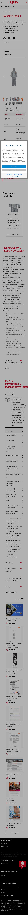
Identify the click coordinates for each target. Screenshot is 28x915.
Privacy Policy (9, 174)
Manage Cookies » (14, 170)
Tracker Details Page (17, 174)
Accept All (14, 166)
